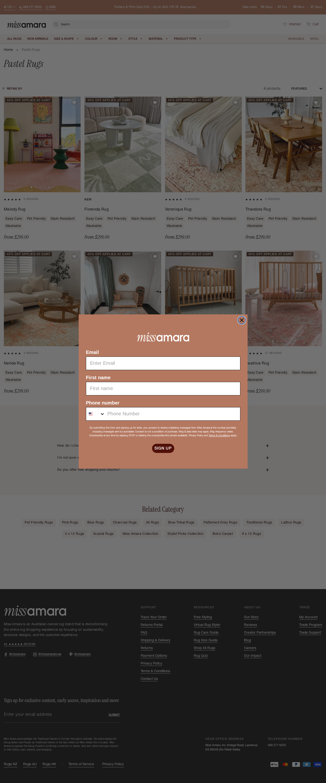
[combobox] (95, 413)
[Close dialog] (242, 320)
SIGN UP (163, 448)
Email (92, 352)
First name (98, 377)
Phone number (102, 402)
